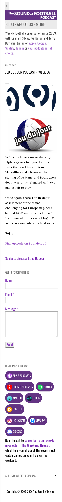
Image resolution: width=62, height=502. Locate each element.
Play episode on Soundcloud (25, 243)
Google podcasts (22, 387)
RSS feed (17, 409)
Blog (9, 24)
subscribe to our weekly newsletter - (29, 443)
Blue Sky (40, 420)
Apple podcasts (21, 376)
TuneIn (20, 48)
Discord (17, 431)
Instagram (18, 420)
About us (25, 24)
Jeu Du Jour (37, 258)
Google (41, 43)
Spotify (9, 48)
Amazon (17, 398)
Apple (32, 43)
